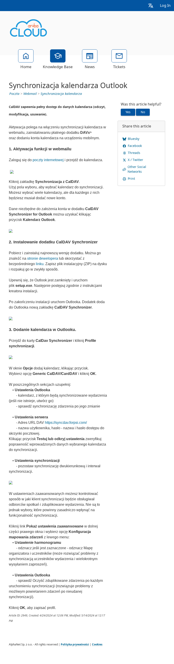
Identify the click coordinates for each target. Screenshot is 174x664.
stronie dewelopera (42, 258)
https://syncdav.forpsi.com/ (66, 422)
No (143, 112)
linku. (40, 264)
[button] (150, 5)
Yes (128, 112)
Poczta (14, 94)
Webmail (30, 94)
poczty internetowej (48, 160)
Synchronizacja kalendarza (61, 94)
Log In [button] (165, 5)
